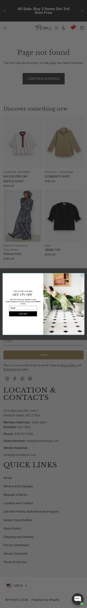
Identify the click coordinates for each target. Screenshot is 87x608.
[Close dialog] (82, 275)
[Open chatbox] (78, 599)
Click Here (23, 314)
